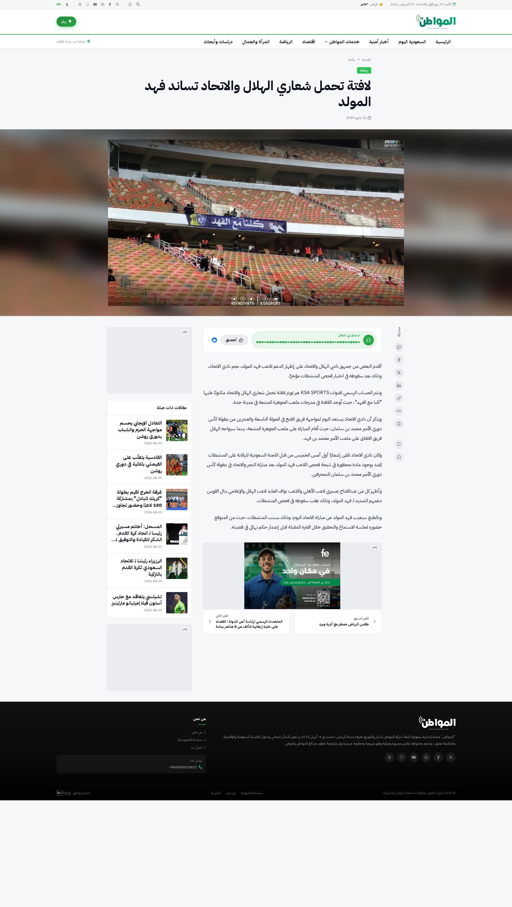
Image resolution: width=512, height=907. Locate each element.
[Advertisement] (149, 360)
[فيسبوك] (109, 4)
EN (59, 4)
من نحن (197, 732)
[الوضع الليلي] (67, 4)
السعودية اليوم (412, 41)
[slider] (308, 342)
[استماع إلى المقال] (399, 457)
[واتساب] (399, 347)
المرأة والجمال (256, 41)
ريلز (64, 21)
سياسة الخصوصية (190, 739)
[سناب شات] (87, 4)
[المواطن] (435, 21)
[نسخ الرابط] (399, 398)
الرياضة (286, 41)
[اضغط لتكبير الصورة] (256, 222)
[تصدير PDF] (399, 424)
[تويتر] (117, 4)
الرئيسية (443, 41)
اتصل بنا (196, 747)
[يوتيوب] (94, 4)
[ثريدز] (80, 4)
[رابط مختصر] (399, 411)
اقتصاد (308, 41)
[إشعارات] (129, 4)
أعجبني (231, 340)
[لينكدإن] (399, 385)
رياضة (352, 59)
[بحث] (137, 4)
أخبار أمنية (379, 41)
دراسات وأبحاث (218, 41)
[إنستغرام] (102, 4)
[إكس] (399, 372)
